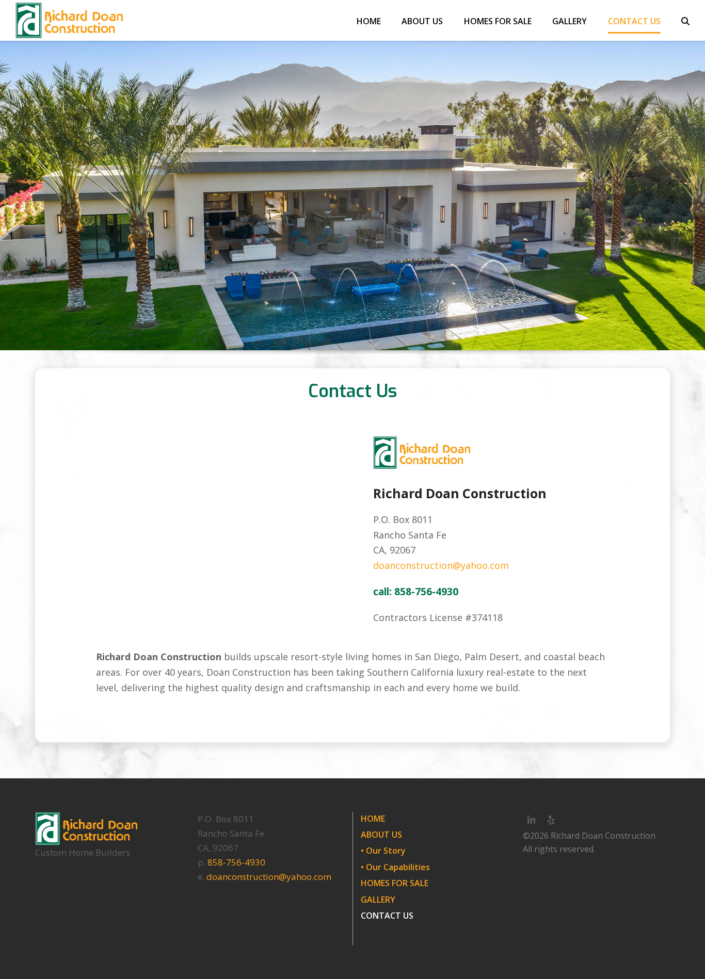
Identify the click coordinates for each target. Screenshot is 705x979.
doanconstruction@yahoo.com (441, 565)
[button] (685, 21)
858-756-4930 (236, 862)
